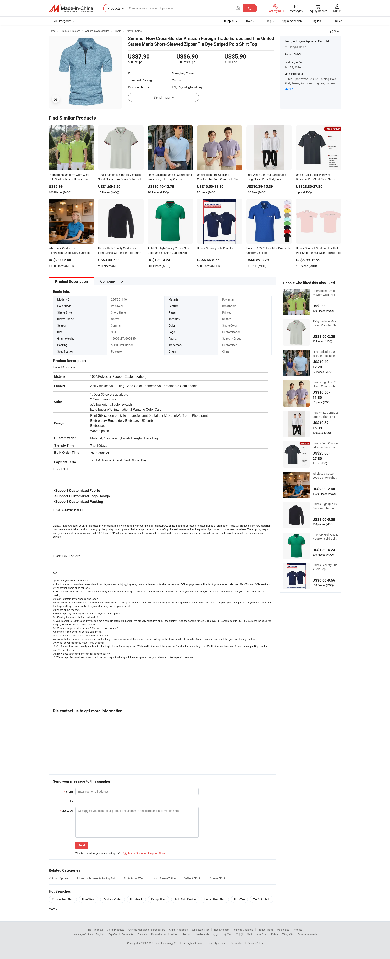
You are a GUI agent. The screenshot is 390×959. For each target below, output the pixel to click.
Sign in (337, 11)
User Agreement (217, 943)
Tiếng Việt (288, 934)
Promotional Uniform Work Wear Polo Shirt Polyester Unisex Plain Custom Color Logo (325, 293)
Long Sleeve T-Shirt (164, 878)
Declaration (237, 943)
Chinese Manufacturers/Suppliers (146, 929)
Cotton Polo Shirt (63, 899)
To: (71, 801)
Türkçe (274, 934)
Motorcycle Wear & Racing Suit (96, 878)
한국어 (228, 934)
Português (127, 934)
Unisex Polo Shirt (214, 899)
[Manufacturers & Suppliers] (71, 8)
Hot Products (95, 929)
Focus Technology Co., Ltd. (168, 943)
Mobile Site (283, 929)
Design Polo (158, 899)
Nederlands (202, 934)
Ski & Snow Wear (134, 878)
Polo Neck (136, 899)
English (100, 934)
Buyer (248, 21)
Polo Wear (88, 899)
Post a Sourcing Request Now (144, 853)
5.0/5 (297, 54)
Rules (338, 21)
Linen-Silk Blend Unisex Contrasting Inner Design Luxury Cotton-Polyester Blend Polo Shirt (325, 354)
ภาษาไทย (261, 934)
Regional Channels (243, 929)
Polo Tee (239, 899)
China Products (115, 929)
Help (269, 21)
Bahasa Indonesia (307, 934)
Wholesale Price (200, 929)
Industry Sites (221, 929)
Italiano (175, 934)
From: (68, 791)
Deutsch (187, 934)
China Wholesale (178, 929)
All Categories (63, 21)
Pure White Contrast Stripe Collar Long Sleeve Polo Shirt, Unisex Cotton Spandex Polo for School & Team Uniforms (325, 415)
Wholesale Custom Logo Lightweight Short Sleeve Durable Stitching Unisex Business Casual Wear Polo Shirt (325, 476)
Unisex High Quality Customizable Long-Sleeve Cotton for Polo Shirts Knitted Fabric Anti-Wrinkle (325, 506)
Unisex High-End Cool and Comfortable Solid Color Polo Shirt (325, 384)
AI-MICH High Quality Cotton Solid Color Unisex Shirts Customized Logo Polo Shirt (325, 537)
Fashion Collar (112, 899)
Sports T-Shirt (218, 878)
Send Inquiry (163, 97)
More (287, 88)
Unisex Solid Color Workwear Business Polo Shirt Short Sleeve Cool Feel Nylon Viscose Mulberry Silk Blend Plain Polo (325, 445)
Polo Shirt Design (185, 899)
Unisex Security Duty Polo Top (325, 567)
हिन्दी (249, 934)
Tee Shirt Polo (261, 899)
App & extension (292, 21)
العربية (216, 934)
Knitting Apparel (59, 878)
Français (142, 934)
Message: (66, 811)
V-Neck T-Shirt (193, 878)
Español (112, 934)
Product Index (265, 929)
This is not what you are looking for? (98, 853)
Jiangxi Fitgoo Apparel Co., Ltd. (307, 41)
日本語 (239, 934)
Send (82, 845)
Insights (297, 929)
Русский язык (158, 934)
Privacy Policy (255, 943)
